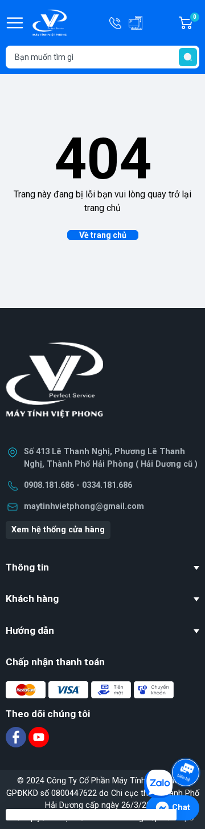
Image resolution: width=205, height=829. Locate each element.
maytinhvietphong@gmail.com (84, 506)
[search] (188, 57)
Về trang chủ (102, 235)
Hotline (116, 23)
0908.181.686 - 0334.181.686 (78, 485)
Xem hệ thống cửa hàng (58, 530)
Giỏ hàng (196, 23)
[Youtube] (38, 737)
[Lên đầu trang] (186, 740)
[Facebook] (17, 737)
